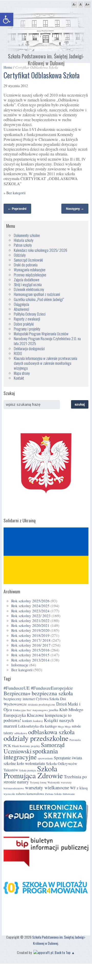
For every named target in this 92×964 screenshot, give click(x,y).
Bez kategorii (16, 192)
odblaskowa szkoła (51, 732)
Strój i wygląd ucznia (28, 284)
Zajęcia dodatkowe (26, 279)
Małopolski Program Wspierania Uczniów (41, 333)
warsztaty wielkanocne (47, 787)
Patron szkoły (23, 245)
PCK (7, 745)
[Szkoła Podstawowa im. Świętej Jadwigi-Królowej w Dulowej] (46, 49)
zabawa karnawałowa (30, 794)
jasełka (53, 710)
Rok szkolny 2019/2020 (30, 630)
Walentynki (54, 782)
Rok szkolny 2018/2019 (30, 635)
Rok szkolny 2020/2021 (30, 625)
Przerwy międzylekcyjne (30, 274)
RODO (18, 353)
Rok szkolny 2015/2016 (30, 649)
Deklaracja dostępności (29, 348)
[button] (6, 19)
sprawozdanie (45, 758)
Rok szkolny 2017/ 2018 (31, 640)
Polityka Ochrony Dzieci (29, 314)
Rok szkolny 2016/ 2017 (31, 645)
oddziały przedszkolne (36, 738)
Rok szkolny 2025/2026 (30, 600)
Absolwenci (21, 309)
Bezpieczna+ (17, 693)
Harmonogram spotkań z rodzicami (37, 294)
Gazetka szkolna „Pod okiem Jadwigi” (39, 299)
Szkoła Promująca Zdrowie (33, 771)
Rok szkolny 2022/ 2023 (31, 615)
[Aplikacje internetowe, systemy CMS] (42, 952)
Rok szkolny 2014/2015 (30, 654)
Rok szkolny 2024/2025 (30, 605)
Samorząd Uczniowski (28, 260)
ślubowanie (69, 794)
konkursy (38, 721)
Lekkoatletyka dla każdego (37, 726)
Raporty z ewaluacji (27, 319)
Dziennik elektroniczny (29, 289)
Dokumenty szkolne (27, 235)
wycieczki (9, 794)
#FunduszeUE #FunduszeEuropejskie (38, 688)
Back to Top (63, 952)
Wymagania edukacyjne (29, 269)
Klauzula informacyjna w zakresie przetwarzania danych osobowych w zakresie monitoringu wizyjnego (45, 363)
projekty (35, 746)
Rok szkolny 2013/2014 (30, 659)
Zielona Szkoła (53, 794)
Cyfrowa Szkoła (47, 698)
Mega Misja (64, 726)
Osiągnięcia (21, 304)
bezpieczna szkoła (52, 693)
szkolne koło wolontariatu (24, 763)
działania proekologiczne (41, 704)
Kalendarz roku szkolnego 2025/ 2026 (40, 250)
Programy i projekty (27, 328)
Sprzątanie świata (68, 758)
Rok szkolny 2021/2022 (30, 620)
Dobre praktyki (24, 324)
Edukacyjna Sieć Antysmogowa (30, 710)
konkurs (27, 721)
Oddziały (20, 255)
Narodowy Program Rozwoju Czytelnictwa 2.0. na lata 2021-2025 (47, 341)
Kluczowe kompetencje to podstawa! (37, 717)
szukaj (80, 404)
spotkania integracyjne (31, 754)
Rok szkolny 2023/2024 (30, 610)
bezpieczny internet (19, 698)
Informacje (19, 664)
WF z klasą (79, 787)
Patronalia (75, 740)
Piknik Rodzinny (21, 746)
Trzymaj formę (38, 782)
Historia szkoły (23, 240)
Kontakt (19, 378)
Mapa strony (22, 373)
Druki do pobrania (26, 264)
